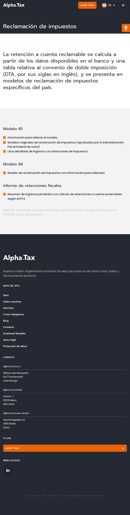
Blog (6, 321)
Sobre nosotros (12, 301)
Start (6, 295)
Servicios (8, 308)
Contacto (8, 327)
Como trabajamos (13, 314)
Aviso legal (9, 340)
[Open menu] (123, 5)
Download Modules (14, 333)
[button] (126, 28)
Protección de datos (15, 346)
